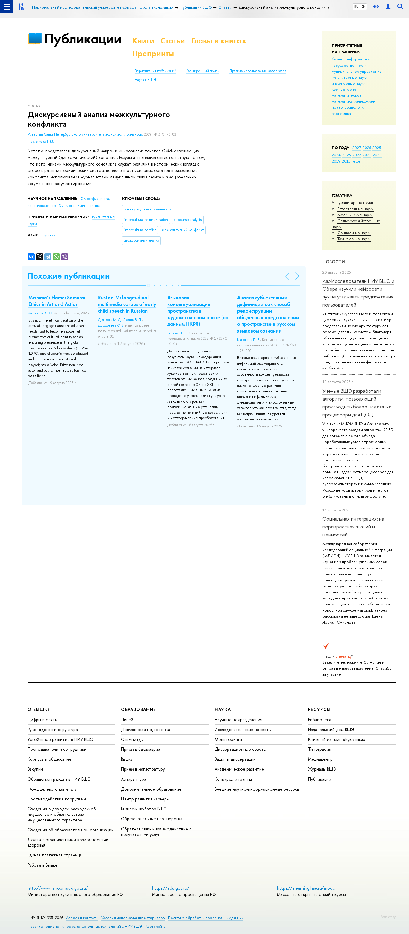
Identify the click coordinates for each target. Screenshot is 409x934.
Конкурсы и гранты (233, 779)
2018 (346, 161)
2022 (356, 154)
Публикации (83, 38)
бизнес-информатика (351, 59)
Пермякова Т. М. (41, 141)
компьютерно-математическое (347, 92)
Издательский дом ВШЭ (331, 729)
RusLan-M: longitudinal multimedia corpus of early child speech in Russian (127, 304)
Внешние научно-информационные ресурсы (257, 789)
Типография (319, 749)
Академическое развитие (239, 769)
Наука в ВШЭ (145, 79)
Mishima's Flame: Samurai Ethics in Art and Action (56, 300)
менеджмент (365, 101)
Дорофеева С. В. (111, 325)
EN (364, 6)
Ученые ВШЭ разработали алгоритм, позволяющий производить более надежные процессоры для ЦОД (357, 402)
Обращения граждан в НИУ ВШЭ (59, 779)
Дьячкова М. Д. (110, 319)
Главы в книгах (218, 40)
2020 (377, 154)
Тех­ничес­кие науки (354, 238)
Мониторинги (228, 739)
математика (342, 101)
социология (355, 107)
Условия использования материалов (133, 917)
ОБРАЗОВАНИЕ (138, 709)
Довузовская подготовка (145, 729)
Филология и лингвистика (79, 205)
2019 (336, 161)
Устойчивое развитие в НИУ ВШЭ (60, 739)
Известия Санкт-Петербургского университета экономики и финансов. (86, 134)
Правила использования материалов (257, 71)
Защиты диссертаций (235, 759)
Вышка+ (128, 759)
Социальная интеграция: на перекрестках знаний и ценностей (353, 526)
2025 (376, 147)
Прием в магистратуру (143, 769)
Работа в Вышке (42, 865)
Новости (333, 262)
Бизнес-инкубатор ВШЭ (144, 809)
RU (356, 6)
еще (356, 161)
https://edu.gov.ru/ (170, 888)
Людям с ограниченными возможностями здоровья (68, 842)
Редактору (388, 917)
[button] (149, 286)
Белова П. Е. (177, 333)
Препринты (153, 53)
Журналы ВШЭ (322, 769)
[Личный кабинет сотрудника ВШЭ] (388, 6)
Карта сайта (155, 926)
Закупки (35, 769)
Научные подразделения (238, 719)
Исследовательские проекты (243, 729)
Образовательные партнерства (151, 818)
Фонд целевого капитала (52, 789)
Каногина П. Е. (248, 339)
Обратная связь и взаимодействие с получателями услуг (156, 831)
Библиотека (319, 719)
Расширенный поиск (202, 71)
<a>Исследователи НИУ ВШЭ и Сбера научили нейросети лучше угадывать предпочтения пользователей (358, 293)
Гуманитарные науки (355, 202)
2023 (346, 154)
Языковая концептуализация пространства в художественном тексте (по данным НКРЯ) (197, 310)
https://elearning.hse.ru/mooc (306, 888)
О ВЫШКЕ (39, 709)
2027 (356, 147)
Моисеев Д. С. (40, 313)
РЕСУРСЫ (319, 709)
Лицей (127, 719)
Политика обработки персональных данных (205, 917)
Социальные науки (354, 232)
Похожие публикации (69, 276)
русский (49, 235)
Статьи (172, 40)
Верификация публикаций (155, 71)
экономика (341, 113)
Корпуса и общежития (49, 759)
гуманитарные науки (350, 77)
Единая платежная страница (55, 855)
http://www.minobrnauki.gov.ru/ (58, 888)
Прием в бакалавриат (142, 749)
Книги (143, 40)
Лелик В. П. (132, 319)
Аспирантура (133, 779)
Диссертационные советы (240, 749)
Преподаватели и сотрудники (57, 749)
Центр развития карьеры (145, 799)
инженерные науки (349, 83)
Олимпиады (132, 739)
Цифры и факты (43, 719)
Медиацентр (320, 759)
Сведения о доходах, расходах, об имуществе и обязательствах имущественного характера (62, 814)
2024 (336, 154)
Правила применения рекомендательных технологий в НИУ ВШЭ (85, 926)
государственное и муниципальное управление (357, 68)
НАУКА (223, 709)
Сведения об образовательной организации (71, 830)
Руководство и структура (53, 729)
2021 (367, 154)
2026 (367, 147)
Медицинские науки (355, 214)
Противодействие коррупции (57, 799)
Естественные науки (355, 208)
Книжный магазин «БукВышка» (337, 739)
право (337, 107)
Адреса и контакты (82, 917)
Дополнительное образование (151, 789)
